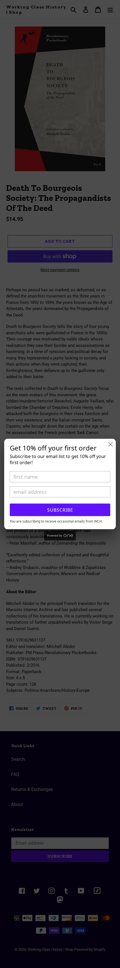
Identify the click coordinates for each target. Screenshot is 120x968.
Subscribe (60, 510)
